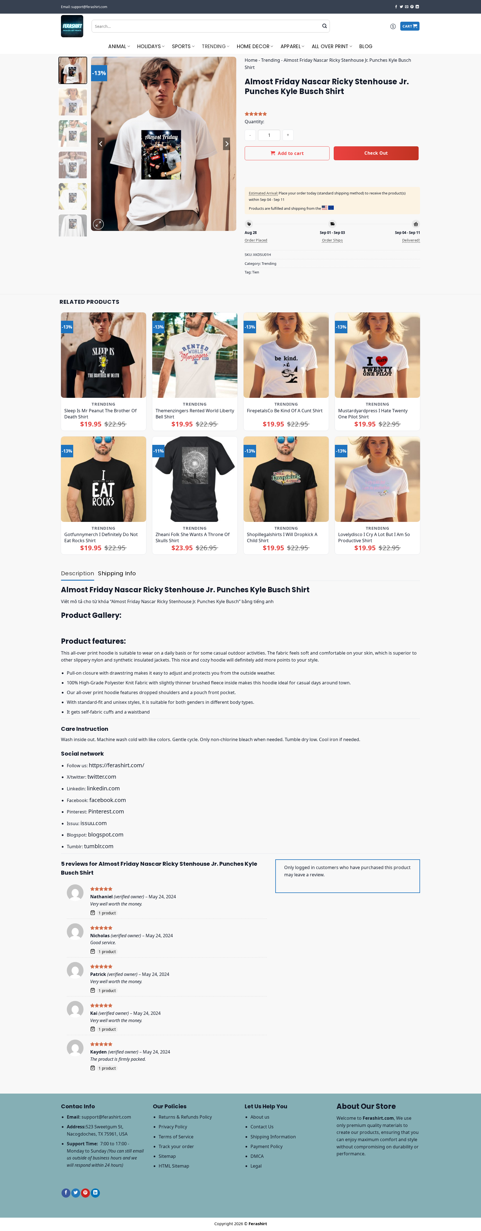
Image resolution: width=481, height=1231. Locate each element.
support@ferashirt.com (106, 1117)
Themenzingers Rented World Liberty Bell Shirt (195, 414)
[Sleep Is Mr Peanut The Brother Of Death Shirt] (103, 355)
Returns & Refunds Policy (185, 1117)
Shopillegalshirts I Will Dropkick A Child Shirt (282, 537)
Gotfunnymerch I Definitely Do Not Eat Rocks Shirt (101, 537)
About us (260, 1117)
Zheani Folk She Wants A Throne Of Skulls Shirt (193, 537)
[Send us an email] (406, 7)
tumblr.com (99, 846)
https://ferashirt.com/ (116, 765)
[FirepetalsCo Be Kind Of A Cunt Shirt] (286, 355)
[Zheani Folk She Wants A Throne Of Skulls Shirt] (195, 479)
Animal (117, 46)
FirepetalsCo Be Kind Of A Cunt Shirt (285, 411)
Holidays (149, 46)
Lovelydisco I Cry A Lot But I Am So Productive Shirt (374, 537)
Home (251, 60)
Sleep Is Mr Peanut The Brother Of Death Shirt (100, 414)
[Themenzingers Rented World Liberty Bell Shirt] (195, 355)
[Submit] (324, 26)
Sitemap (167, 1156)
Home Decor (253, 46)
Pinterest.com (106, 811)
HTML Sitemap (174, 1166)
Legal (256, 1166)
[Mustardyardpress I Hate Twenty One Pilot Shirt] (377, 355)
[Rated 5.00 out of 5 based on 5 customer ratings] (332, 114)
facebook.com (107, 800)
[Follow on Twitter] (401, 7)
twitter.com (101, 776)
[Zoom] (98, 224)
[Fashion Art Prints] (72, 26)
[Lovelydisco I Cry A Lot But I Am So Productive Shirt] (377, 479)
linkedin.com (103, 788)
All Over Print (330, 46)
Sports (181, 46)
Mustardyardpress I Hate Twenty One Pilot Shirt (373, 414)
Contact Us (262, 1127)
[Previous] (101, 144)
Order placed (256, 240)
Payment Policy (267, 1146)
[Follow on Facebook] (396, 7)
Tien (255, 272)
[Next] (227, 144)
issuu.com (93, 823)
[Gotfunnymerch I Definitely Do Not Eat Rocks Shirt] (103, 479)
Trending (214, 46)
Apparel (291, 46)
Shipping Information (273, 1137)
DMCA (257, 1156)
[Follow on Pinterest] (412, 7)
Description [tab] (77, 573)
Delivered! (411, 240)
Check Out (376, 153)
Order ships (332, 240)
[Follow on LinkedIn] (417, 7)
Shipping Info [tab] (117, 573)
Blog (365, 46)
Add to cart (291, 153)
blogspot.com (106, 834)
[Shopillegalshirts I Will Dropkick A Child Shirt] (286, 479)
